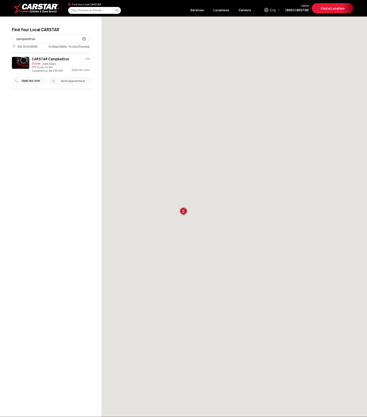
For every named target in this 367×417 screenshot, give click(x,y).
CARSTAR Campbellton (50, 59)
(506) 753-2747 (81, 70)
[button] (183, 212)
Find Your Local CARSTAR (86, 4)
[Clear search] (84, 39)
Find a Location (332, 8)
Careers (245, 10)
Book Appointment (73, 81)
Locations (221, 10)
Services (197, 10)
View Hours (49, 63)
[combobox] (71, 10)
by (58, 46)
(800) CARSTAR (297, 8)
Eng (273, 10)
